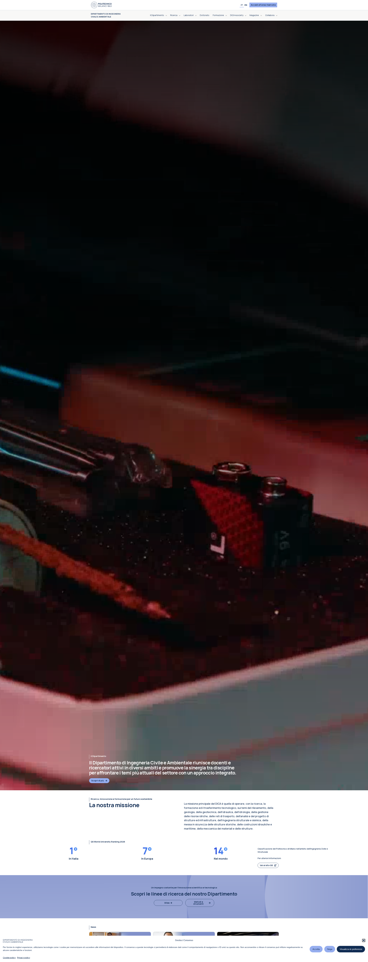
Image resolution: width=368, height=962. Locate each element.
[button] (363, 940)
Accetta (316, 949)
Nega (329, 949)
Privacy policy (23, 957)
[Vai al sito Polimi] (101, 4)
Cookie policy (9, 957)
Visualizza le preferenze (351, 949)
